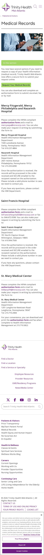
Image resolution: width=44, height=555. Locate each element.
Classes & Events (9, 448)
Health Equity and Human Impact (16, 432)
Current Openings (9, 463)
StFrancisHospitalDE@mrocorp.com (17, 214)
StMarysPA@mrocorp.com (13, 289)
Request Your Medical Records (16, 85)
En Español (6, 439)
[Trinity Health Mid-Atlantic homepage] (16, 11)
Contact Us (9, 503)
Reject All (22, 545)
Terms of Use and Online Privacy (20, 506)
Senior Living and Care (11, 481)
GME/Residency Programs (24, 383)
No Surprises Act (9, 436)
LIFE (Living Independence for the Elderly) (20, 484)
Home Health (7, 487)
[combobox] (22, 407)
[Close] (41, 515)
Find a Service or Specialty (13, 367)
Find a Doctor (7, 358)
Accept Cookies (22, 551)
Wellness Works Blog (11, 454)
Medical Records (8, 429)
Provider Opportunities (12, 469)
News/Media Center (24, 387)
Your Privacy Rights (13, 509)
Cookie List (32, 509)
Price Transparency (10, 423)
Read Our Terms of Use (32, 535)
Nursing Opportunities (11, 472)
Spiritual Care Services (11, 451)
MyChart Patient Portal (12, 426)
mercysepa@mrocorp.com (13, 125)
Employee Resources (24, 374)
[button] (41, 5)
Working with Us (9, 466)
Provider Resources (24, 378)
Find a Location (8, 363)
